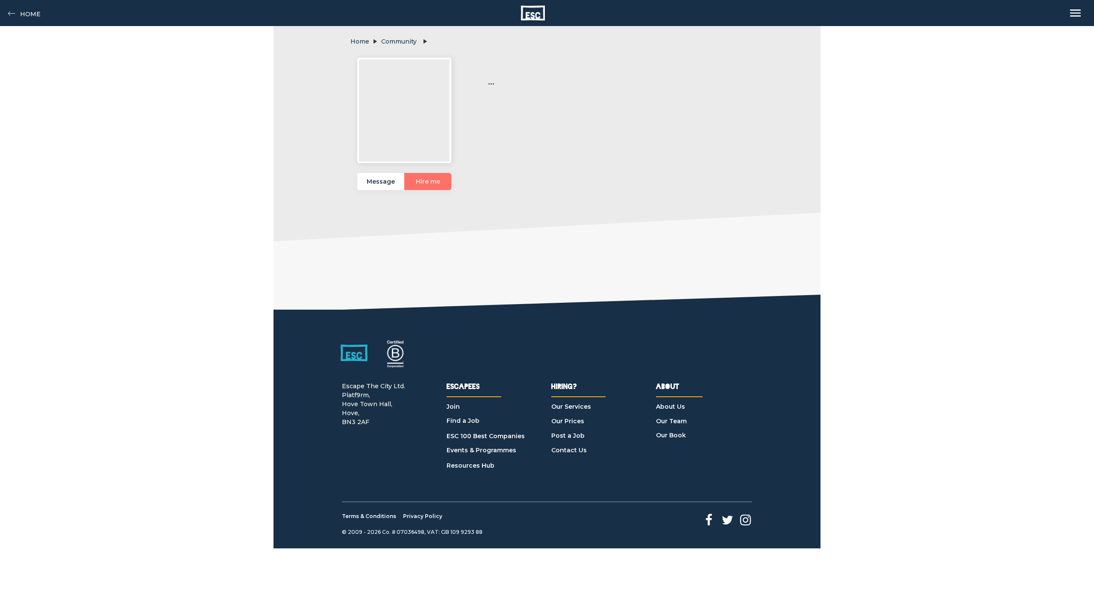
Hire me (428, 181)
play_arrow (375, 41)
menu (1075, 13)
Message (381, 181)
